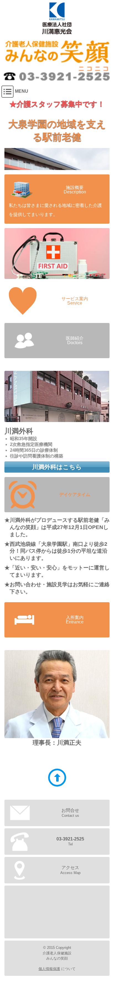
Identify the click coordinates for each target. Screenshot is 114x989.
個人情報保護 (49, 969)
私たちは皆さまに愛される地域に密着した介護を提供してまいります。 (55, 201)
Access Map (70, 870)
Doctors (75, 340)
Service (74, 300)
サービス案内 (57, 253)
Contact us (70, 813)
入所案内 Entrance (75, 619)
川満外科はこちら (57, 467)
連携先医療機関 (57, 396)
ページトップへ (57, 778)
